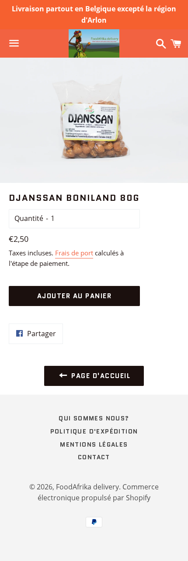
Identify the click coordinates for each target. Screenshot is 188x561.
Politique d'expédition (94, 431)
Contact (94, 457)
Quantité (28, 218)
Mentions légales (94, 444)
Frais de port (74, 252)
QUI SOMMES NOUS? (94, 418)
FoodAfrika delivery (87, 487)
